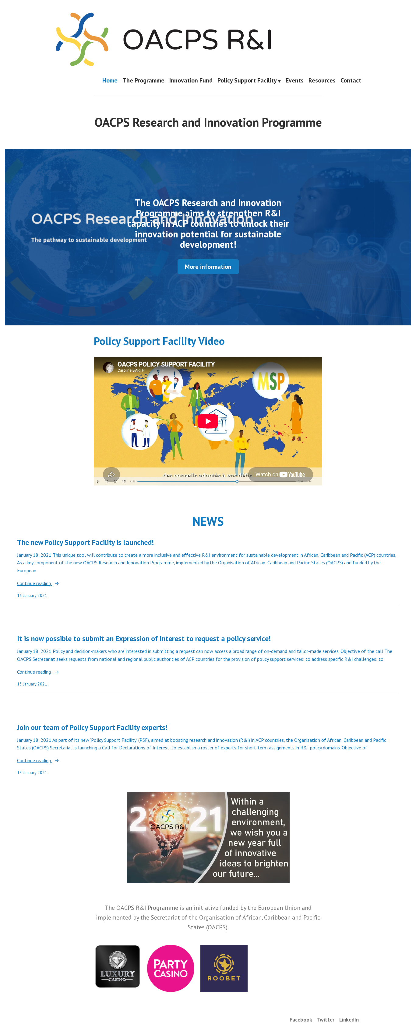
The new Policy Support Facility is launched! (85, 542)
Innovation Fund (191, 80)
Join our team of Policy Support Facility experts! (92, 727)
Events (295, 80)
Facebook (301, 1019)
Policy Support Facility (247, 80)
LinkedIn (349, 1019)
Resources (322, 80)
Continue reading (34, 583)
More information (208, 267)
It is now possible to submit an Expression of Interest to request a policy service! (144, 638)
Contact (350, 80)
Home (110, 80)
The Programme (143, 80)
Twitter (325, 1019)
